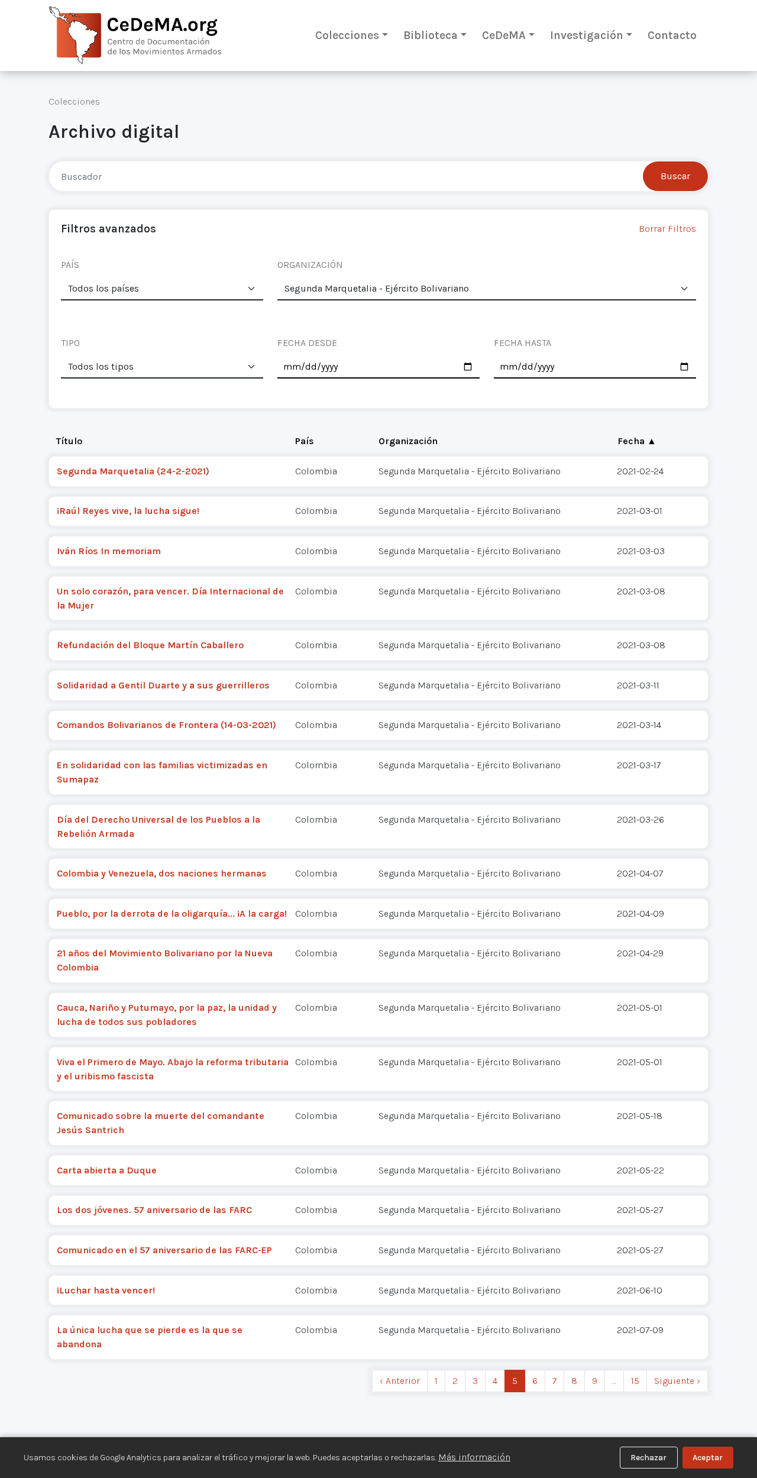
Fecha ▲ (636, 441)
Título (69, 441)
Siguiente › (677, 1380)
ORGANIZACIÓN (310, 264)
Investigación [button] (586, 35)
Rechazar (648, 1458)
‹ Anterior (400, 1380)
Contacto (672, 35)
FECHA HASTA (522, 342)
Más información (474, 1457)
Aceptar (708, 1458)
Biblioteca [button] (430, 35)
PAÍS (70, 264)
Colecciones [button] (347, 35)
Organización (408, 441)
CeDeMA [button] (504, 35)
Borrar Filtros (667, 228)
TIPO (70, 342)
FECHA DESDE (307, 342)
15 (635, 1380)
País (304, 441)
